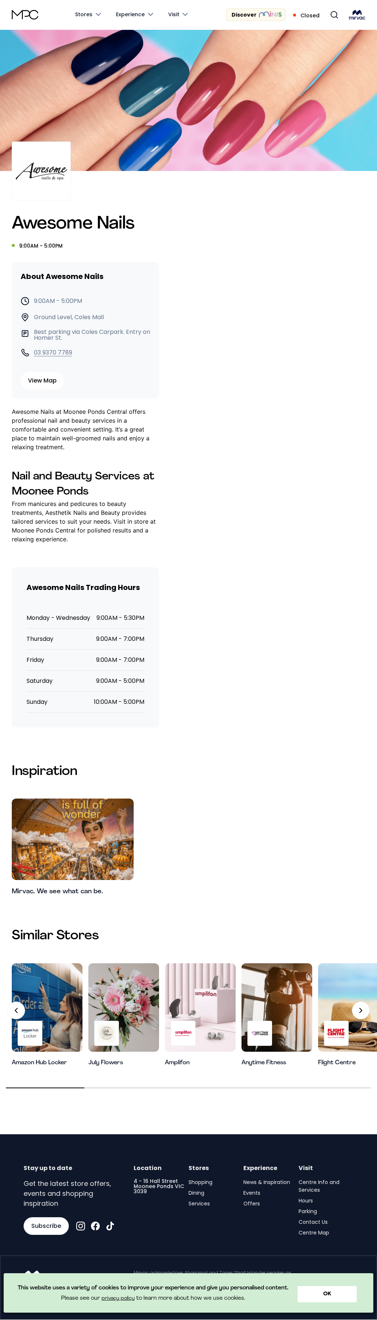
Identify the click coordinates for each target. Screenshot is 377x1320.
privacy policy (118, 1298)
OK (327, 1294)
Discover (244, 14)
